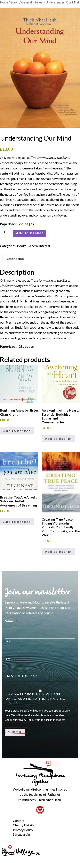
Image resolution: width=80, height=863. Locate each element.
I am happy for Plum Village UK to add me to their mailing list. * (35, 699)
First (8, 641)
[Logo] (21, 850)
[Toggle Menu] (6, 817)
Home (4, 2)
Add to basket (29, 233)
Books (14, 2)
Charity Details (23, 825)
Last (7, 658)
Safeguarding (22, 834)
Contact (18, 820)
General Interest (32, 2)
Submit (15, 732)
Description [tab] (15, 259)
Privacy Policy (23, 830)
